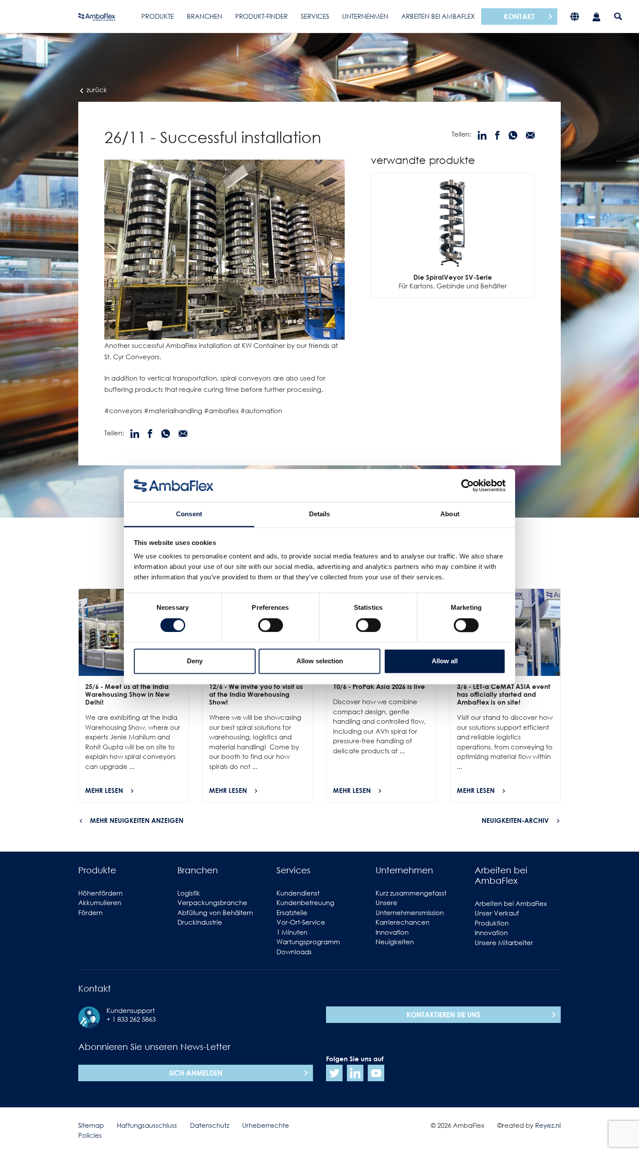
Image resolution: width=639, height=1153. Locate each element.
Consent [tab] (189, 514)
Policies (90, 1135)
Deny (195, 661)
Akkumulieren (99, 902)
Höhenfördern (100, 893)
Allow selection (319, 661)
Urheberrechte (265, 1125)
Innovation (392, 932)
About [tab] (449, 514)
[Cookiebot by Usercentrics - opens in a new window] (467, 485)
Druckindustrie (199, 922)
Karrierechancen (402, 922)
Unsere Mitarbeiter (504, 942)
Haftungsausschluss (147, 1125)
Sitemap (91, 1125)
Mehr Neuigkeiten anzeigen (136, 820)
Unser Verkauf (497, 913)
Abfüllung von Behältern (215, 912)
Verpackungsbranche (212, 902)
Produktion (492, 923)
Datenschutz (209, 1125)
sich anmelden (196, 1073)
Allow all (445, 661)
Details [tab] (319, 514)
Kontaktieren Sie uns (443, 1014)
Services (315, 16)
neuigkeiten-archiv (515, 820)
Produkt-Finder (261, 16)
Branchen (204, 16)
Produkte (157, 16)
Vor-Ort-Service (300, 922)
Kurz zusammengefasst (411, 893)
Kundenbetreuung (305, 902)
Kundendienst (298, 893)
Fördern (90, 912)
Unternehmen (365, 16)
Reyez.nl (548, 1125)
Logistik (188, 893)
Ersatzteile (291, 912)
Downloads (294, 952)
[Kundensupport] (596, 16)
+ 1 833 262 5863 (131, 1019)
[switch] (270, 625)
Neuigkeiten (395, 942)
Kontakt (519, 16)
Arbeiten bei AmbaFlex (438, 16)
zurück (96, 90)
